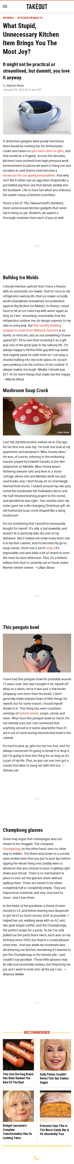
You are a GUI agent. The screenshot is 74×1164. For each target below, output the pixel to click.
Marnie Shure (15, 85)
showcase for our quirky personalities (29, 175)
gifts (60, 151)
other (49, 151)
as (55, 151)
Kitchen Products (30, 17)
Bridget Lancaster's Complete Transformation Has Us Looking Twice (17, 1132)
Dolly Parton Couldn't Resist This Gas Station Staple (54, 1078)
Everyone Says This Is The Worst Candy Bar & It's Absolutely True (54, 1130)
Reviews (8, 17)
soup (49, 548)
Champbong (11, 849)
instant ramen (29, 713)
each (41, 151)
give (34, 151)
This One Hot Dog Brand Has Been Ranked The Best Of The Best (18, 1078)
